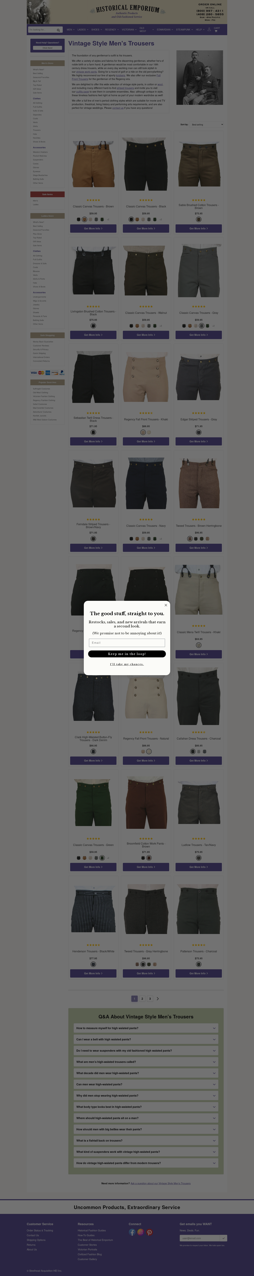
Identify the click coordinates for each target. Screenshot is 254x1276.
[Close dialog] (165, 605)
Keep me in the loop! (127, 654)
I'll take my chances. (127, 664)
